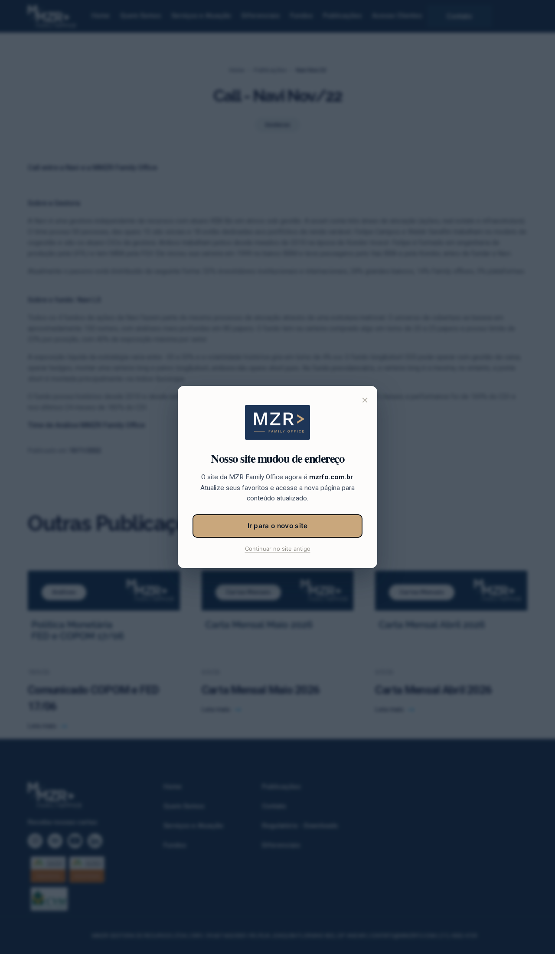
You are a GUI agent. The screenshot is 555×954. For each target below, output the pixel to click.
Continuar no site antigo (277, 548)
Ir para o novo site (278, 526)
